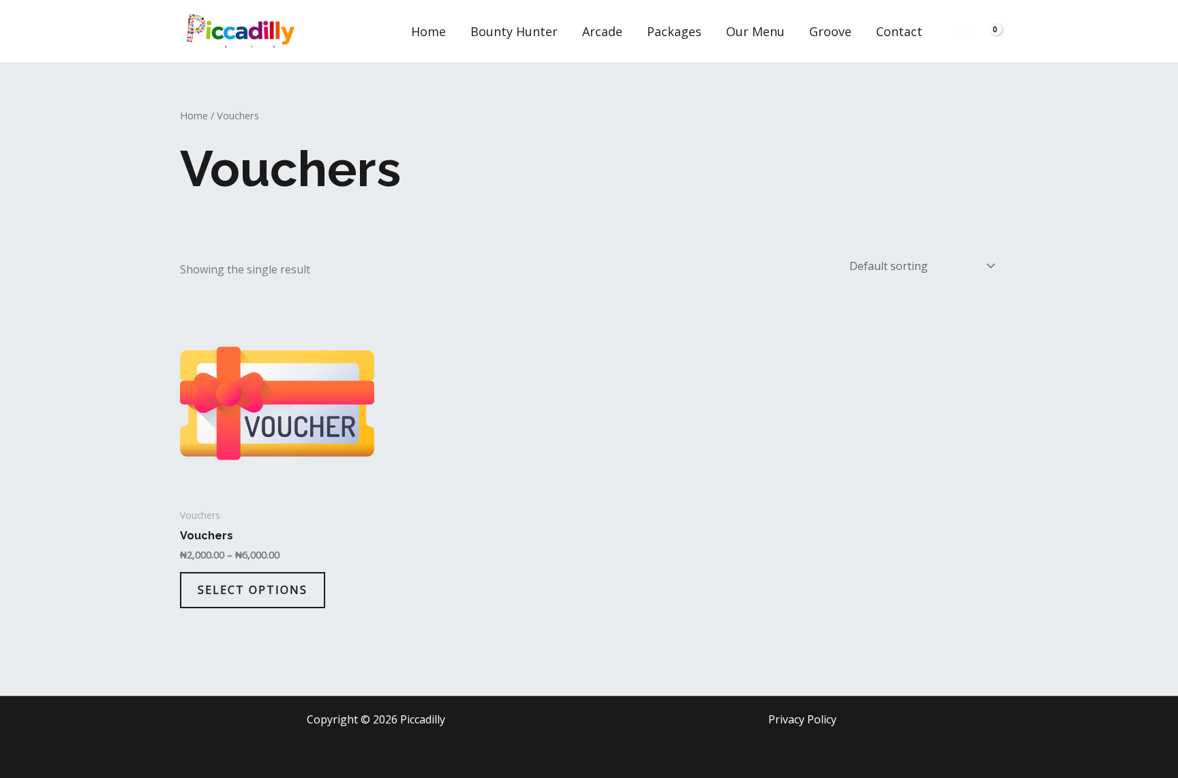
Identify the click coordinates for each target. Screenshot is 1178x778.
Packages (674, 31)
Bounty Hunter (514, 31)
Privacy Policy (802, 719)
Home (428, 31)
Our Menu (755, 31)
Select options (252, 589)
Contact (899, 31)
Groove (830, 31)
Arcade (602, 31)
